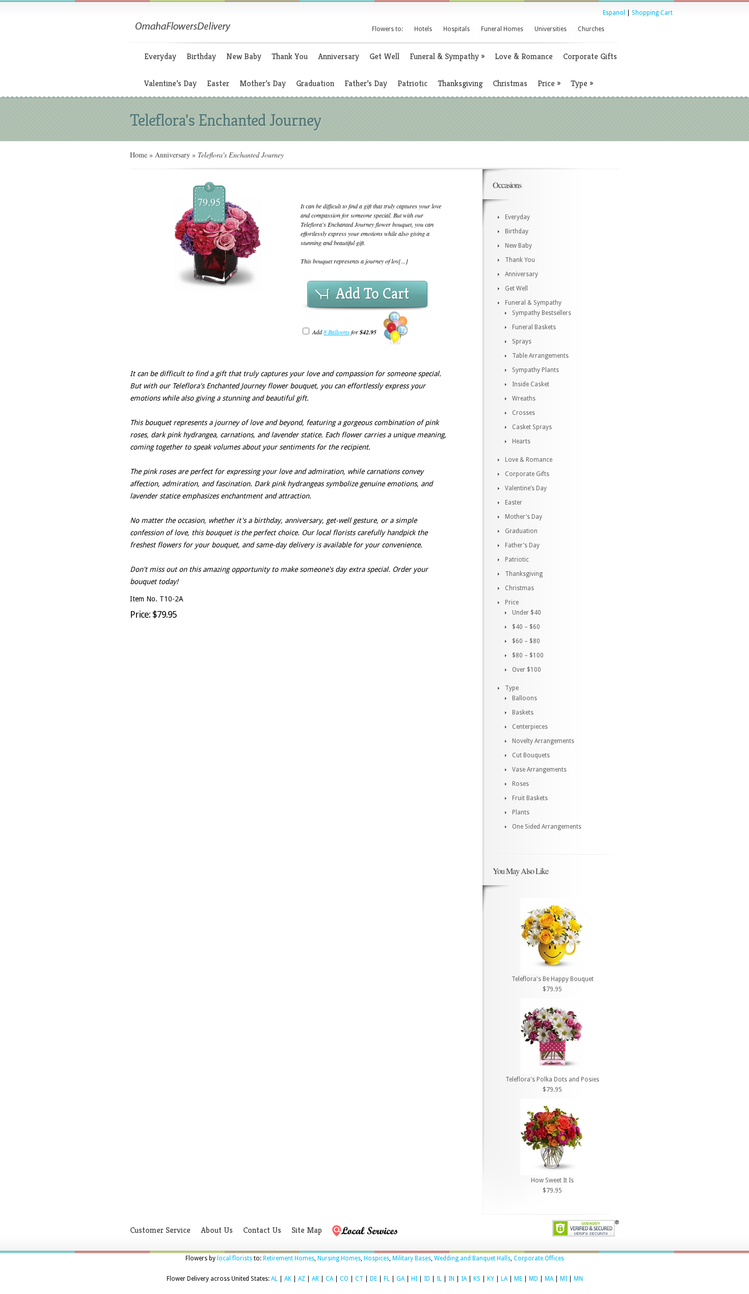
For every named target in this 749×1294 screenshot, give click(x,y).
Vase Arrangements (539, 769)
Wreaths (524, 398)
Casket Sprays (532, 427)
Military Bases (411, 1258)
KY (490, 1278)
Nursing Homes (339, 1258)
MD (533, 1278)
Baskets (522, 712)
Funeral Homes (502, 29)
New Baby (243, 56)
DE (373, 1278)
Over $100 (526, 669)
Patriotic (412, 83)
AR (315, 1278)
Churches (591, 29)
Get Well (384, 56)
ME (518, 1278)
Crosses (523, 412)
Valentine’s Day (170, 83)
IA (464, 1278)
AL (274, 1278)
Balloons (524, 698)
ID (427, 1278)
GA (400, 1278)
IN (451, 1278)
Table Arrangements (540, 355)
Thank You (290, 56)
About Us (217, 1230)
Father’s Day (365, 83)
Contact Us (262, 1230)
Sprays (521, 341)
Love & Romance (524, 56)
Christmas (510, 83)
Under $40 (526, 612)
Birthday (201, 56)
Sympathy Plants (535, 370)
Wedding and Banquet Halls (472, 1258)
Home (138, 155)
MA (549, 1278)
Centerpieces (530, 726)
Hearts (521, 441)
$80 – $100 (528, 655)
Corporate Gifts (590, 56)
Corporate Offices (539, 1258)
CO (344, 1278)
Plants (520, 812)
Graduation (315, 83)
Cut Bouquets (531, 755)
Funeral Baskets (534, 327)
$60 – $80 (526, 641)
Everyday (160, 56)
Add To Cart (372, 293)
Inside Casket (530, 384)
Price (549, 83)
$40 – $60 (526, 626)
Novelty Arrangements (543, 741)
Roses (520, 783)
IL (439, 1278)
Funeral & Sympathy (447, 56)
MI (563, 1278)
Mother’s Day (262, 83)
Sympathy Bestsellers (541, 312)
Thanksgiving (460, 83)
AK (287, 1278)
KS (476, 1278)
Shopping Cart (652, 12)
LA (504, 1278)
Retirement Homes (288, 1258)
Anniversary (338, 56)
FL (387, 1278)
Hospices (376, 1258)
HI (414, 1278)
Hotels (423, 29)
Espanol (614, 12)
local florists (234, 1258)
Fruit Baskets (530, 798)
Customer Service (160, 1230)
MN (578, 1278)
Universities (550, 29)
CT (359, 1278)
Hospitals (456, 29)
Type (582, 83)
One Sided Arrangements (546, 826)
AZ (301, 1278)
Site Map (306, 1230)
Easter (218, 83)
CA (329, 1278)
